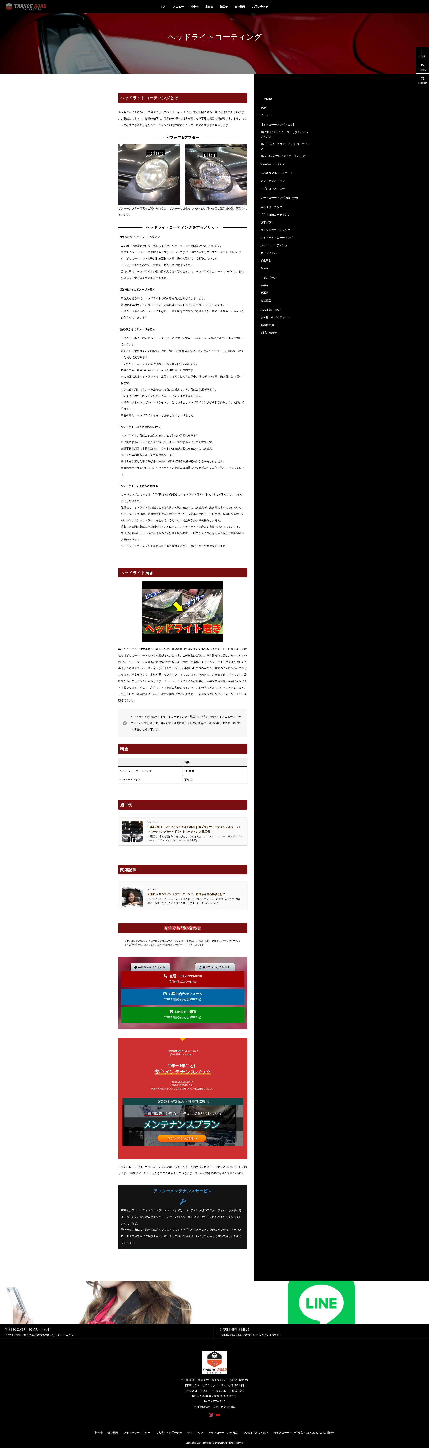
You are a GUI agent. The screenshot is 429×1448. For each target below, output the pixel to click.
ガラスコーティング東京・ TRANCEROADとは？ (238, 1432)
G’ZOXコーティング (273, 163)
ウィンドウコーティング (275, 230)
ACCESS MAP (271, 309)
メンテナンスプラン (273, 180)
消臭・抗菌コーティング (275, 214)
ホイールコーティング (274, 245)
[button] (182, 979)
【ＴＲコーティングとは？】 (278, 124)
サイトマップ (195, 1432)
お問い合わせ (260, 6)
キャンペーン (269, 277)
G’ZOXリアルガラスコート (277, 173)
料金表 (195, 6)
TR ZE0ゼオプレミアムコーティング (283, 156)
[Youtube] (218, 1415)
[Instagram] (211, 1415)
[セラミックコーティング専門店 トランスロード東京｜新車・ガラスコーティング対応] (26, 6)
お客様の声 (267, 325)
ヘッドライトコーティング (277, 237)
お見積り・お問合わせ (168, 1432)
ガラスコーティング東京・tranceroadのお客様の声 (303, 1432)
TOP (163, 6)
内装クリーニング (271, 207)
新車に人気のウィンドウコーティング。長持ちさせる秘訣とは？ (186, 894)
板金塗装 (266, 260)
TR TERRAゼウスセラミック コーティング (285, 146)
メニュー (178, 6)
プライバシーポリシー (137, 1432)
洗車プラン (267, 222)
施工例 (224, 6)
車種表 (209, 6)
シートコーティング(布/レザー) (279, 197)
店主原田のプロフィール (275, 317)
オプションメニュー (273, 188)
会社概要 (240, 6)
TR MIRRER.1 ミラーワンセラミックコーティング (286, 134)
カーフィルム (269, 252)
